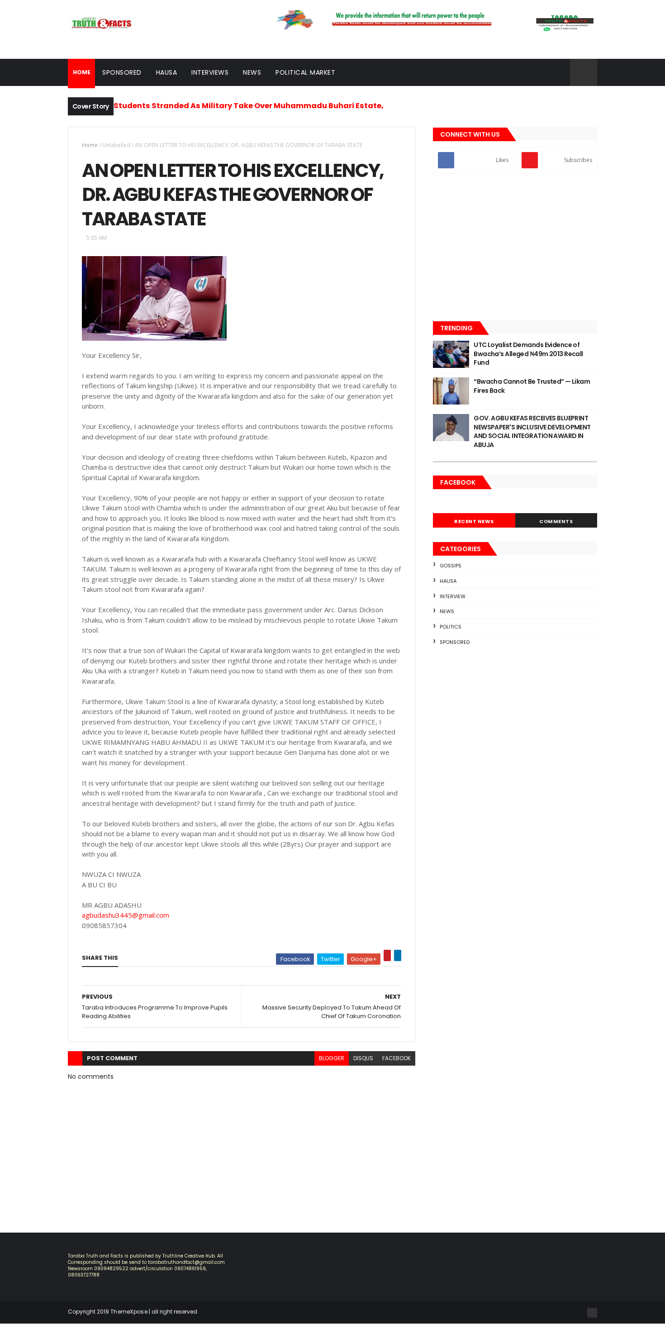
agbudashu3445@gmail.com (125, 914)
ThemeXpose (128, 1311)
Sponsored (122, 72)
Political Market (305, 72)
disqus (363, 1058)
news (447, 611)
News (252, 72)
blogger (331, 1058)
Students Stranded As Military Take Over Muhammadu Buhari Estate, (249, 105)
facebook (396, 1058)
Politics (450, 626)
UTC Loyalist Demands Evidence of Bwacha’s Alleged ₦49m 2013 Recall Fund (528, 353)
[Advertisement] (515, 248)
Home (90, 145)
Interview (453, 596)
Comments (556, 521)
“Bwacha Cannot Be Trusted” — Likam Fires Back (532, 386)
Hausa (166, 72)
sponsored (455, 642)
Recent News (474, 521)
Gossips (450, 565)
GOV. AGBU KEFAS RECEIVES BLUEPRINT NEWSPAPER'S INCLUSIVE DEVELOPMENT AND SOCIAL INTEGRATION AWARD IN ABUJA (532, 431)
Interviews (209, 72)
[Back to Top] (592, 1313)
